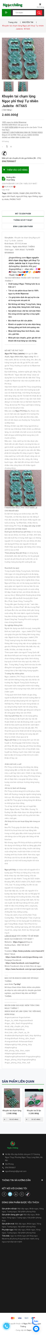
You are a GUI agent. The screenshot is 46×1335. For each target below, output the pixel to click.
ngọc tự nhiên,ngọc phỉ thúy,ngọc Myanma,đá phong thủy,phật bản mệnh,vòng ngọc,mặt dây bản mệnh (20, 1239)
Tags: (4, 193)
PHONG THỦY (15, 199)
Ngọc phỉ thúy (10, 870)
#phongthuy (14, 266)
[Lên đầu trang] (42, 1307)
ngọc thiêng (33, 196)
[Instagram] (22, 1194)
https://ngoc (18, 942)
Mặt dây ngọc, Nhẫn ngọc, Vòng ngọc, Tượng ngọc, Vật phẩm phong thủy (21, 1218)
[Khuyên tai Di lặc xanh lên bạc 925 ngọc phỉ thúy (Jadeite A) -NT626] (34, 1098)
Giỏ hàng (40, 7)
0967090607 (9, 161)
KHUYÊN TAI (35, 193)
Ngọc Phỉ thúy (21, 411)
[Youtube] (16, 1194)
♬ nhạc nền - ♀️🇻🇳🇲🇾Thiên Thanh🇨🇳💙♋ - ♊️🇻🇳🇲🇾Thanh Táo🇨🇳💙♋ (24, 272)
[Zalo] (10, 1194)
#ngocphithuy (15, 269)
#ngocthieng (33, 263)
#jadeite (24, 266)
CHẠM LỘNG (24, 193)
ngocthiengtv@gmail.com (16, 1171)
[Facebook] (4, 1194)
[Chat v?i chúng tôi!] (36, 1329)
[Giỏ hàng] (39, 5)
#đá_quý (32, 266)
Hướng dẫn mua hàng (10, 178)
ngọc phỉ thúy (21, 196)
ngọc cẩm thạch (8, 196)
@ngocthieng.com (17, 257)
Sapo (29, 1330)
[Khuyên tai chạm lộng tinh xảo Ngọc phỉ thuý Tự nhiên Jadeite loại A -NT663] (12, 1098)
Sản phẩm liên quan (18, 1081)
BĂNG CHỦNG (13, 193)
